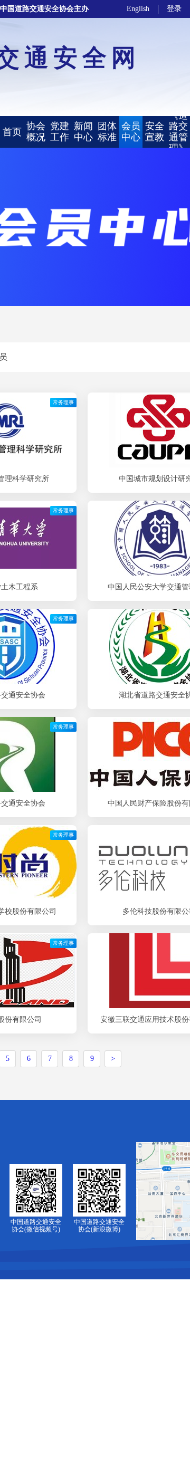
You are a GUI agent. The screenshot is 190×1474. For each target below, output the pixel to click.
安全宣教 (154, 131)
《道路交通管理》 (178, 132)
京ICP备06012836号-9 (96, 1453)
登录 (174, 9)
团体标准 (107, 131)
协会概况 (35, 131)
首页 (12, 132)
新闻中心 (83, 131)
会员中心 (130, 131)
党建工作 (59, 131)
